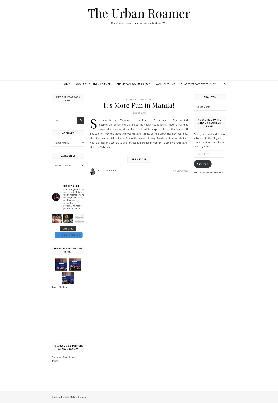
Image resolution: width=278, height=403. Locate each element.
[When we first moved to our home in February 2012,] (68, 218)
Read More (139, 159)
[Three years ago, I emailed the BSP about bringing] (79, 218)
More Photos (59, 287)
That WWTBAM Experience (198, 84)
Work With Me (165, 84)
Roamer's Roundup (139, 99)
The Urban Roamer (139, 13)
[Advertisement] (139, 56)
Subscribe (202, 163)
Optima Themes (78, 396)
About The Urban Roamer (93, 84)
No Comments (180, 170)
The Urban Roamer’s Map (133, 84)
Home (66, 84)
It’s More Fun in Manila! (139, 105)
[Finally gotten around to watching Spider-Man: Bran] (57, 218)
